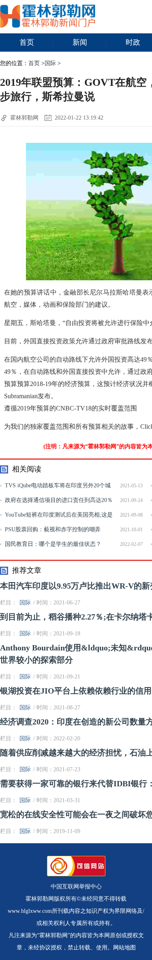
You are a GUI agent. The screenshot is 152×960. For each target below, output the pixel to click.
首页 (26, 42)
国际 (50, 63)
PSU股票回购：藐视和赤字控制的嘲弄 (53, 529)
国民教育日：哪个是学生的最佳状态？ (53, 544)
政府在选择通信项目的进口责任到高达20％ (59, 500)
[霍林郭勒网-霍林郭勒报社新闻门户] (47, 26)
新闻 (80, 42)
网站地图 (124, 948)
